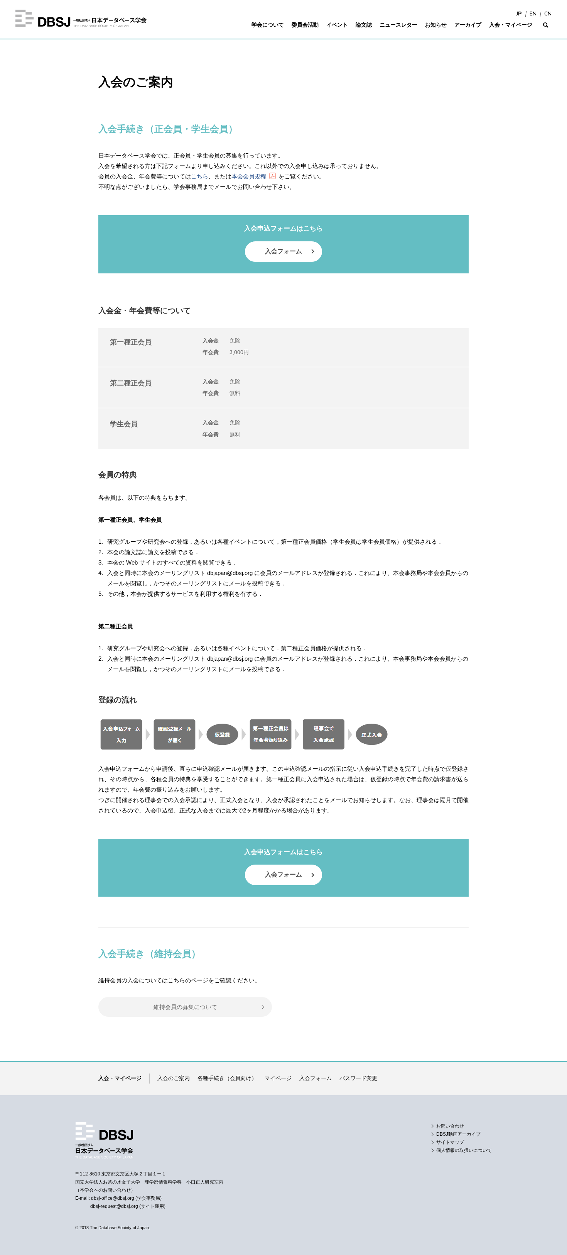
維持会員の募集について (185, 1007)
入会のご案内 (173, 1078)
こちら (199, 176)
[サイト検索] (546, 30)
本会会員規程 (248, 176)
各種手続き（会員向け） (227, 1078)
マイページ (278, 1078)
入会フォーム (283, 251)
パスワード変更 (358, 1078)
